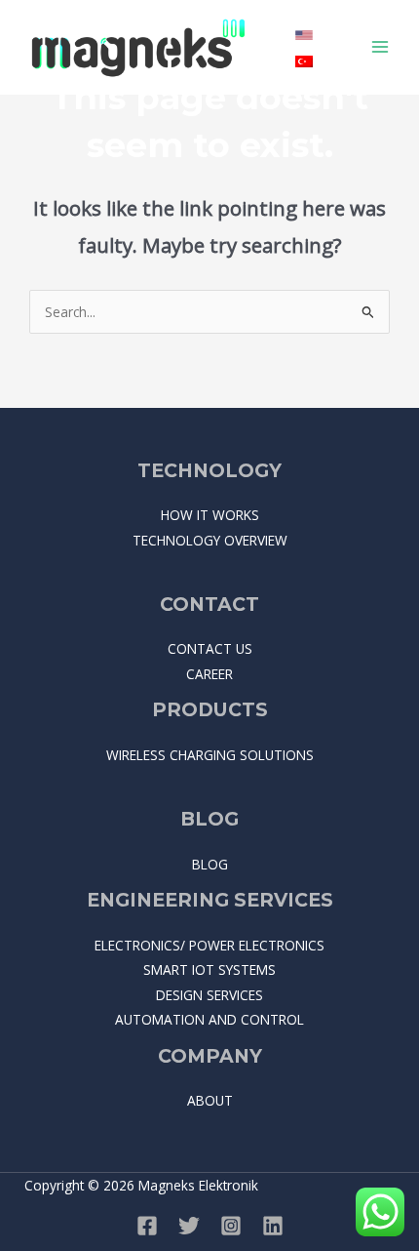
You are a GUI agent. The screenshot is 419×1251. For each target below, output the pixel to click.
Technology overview (210, 540)
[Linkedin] (273, 1225)
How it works (210, 514)
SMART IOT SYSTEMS (209, 969)
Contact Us (210, 648)
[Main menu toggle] (380, 47)
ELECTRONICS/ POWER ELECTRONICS (209, 945)
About (210, 1100)
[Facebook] (147, 1225)
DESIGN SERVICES (209, 995)
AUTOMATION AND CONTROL (209, 1019)
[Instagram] (231, 1225)
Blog (210, 864)
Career (209, 674)
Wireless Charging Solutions (210, 755)
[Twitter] (189, 1225)
